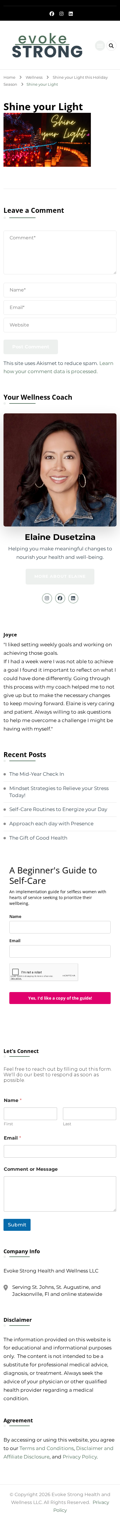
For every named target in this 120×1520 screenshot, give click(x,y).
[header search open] (111, 46)
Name (15, 916)
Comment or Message (31, 1169)
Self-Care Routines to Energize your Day (58, 809)
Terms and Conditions (47, 1448)
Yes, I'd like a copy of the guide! (60, 998)
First (8, 1123)
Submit (17, 1225)
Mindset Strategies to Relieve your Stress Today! (59, 791)
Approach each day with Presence (51, 823)
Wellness (34, 77)
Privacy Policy (80, 1457)
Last (67, 1123)
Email (14, 940)
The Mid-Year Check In (36, 774)
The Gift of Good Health (38, 838)
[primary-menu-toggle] (100, 46)
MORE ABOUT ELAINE (60, 576)
